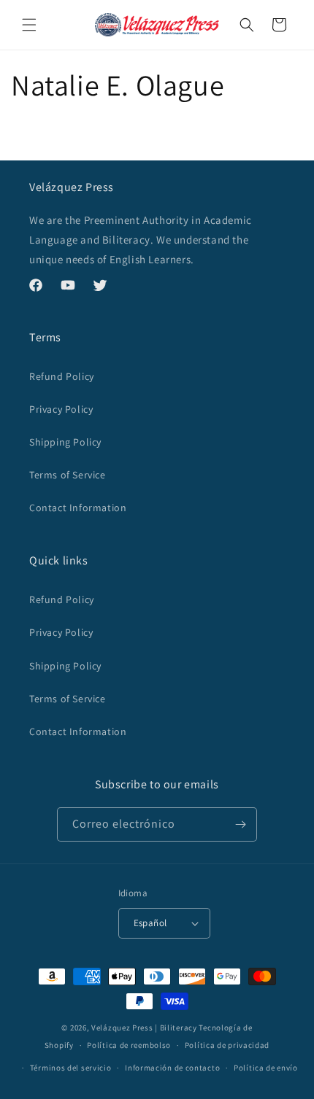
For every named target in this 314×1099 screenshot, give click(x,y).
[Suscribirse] (240, 824)
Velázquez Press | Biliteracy (144, 1027)
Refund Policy (61, 376)
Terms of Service (67, 474)
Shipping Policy (65, 441)
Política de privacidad (227, 1045)
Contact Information (77, 507)
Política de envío (266, 1068)
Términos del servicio (71, 1068)
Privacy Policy (61, 409)
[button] (29, 25)
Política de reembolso (129, 1045)
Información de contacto (172, 1068)
